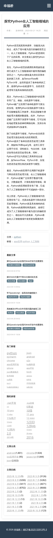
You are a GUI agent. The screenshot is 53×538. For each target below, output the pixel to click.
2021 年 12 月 (13, 499)
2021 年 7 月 (13, 502)
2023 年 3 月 (33, 487)
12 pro (9, 422)
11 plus (10, 414)
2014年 (10, 437)
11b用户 (11, 418)
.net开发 (11, 403)
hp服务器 (30, 364)
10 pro (10, 410)
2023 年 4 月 (13, 487)
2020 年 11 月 (13, 510)
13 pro (29, 429)
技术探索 (10, 376)
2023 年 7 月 (33, 480)
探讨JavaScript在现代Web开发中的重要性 (25, 261)
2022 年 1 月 (37, 495)
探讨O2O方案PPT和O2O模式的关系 (22, 277)
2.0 (9, 433)
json (28, 353)
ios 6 (8, 383)
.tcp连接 (30, 403)
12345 (9, 426)
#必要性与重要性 (14, 265)
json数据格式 (12, 372)
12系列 (11, 429)
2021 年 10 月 (36, 499)
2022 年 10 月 (13, 495)
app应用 (18, 241)
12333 (30, 422)
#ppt (30, 281)
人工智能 (35, 241)
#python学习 (12, 297)
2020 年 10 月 (34, 510)
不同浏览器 (30, 383)
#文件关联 (31, 313)
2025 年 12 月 (13, 476)
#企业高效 (20, 313)
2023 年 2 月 (13, 491)
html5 (29, 372)
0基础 (29, 407)
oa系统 (9, 379)
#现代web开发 (29, 265)
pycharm (11, 356)
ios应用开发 (12, 456)
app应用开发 (13, 364)
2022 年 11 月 (36, 491)
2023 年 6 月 (13, 483)
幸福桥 (8, 5)
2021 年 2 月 (36, 506)
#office (10, 313)
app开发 (30, 368)
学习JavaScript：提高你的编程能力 (22, 293)
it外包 (28, 379)
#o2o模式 (22, 281)
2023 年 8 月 (13, 480)
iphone (10, 368)
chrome (11, 360)
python (17, 236)
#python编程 (25, 297)
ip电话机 (29, 387)
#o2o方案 (11, 281)
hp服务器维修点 (13, 387)
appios (29, 376)
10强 (29, 410)
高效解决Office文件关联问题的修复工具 (24, 308)
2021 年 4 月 (37, 502)
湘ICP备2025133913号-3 (35, 529)
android (30, 356)
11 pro (30, 414)
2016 (30, 437)
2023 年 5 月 (33, 483)
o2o (28, 360)
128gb (31, 426)
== (8, 406)
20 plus (29, 433)
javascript (31, 456)
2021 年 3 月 (13, 506)
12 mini (30, 418)
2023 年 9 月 (33, 476)
